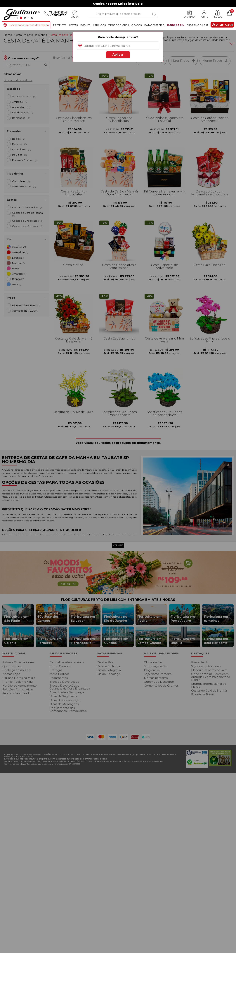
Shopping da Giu (197, 25)
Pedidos (217, 17)
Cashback (189, 17)
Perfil (204, 17)
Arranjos (99, 25)
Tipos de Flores (118, 25)
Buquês (85, 25)
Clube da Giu (175, 25)
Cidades (136, 25)
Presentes (59, 25)
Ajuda (74, 17)
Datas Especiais (154, 25)
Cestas (73, 25)
